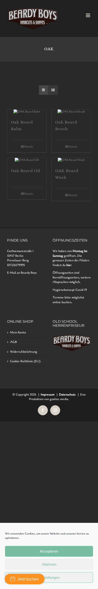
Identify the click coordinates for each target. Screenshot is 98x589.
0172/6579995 (16, 265)
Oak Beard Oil (25, 170)
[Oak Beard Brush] (71, 111)
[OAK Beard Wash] (71, 160)
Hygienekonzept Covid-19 (70, 290)
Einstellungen (49, 577)
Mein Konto (18, 332)
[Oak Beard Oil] (26, 160)
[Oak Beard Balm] (26, 111)
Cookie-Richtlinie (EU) (25, 361)
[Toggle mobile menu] (88, 15)
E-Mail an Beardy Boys (22, 273)
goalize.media (59, 399)
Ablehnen (49, 564)
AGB (13, 342)
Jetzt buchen (28, 579)
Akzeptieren (49, 551)
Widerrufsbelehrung (23, 352)
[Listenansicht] (53, 90)
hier (69, 265)
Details (28, 146)
